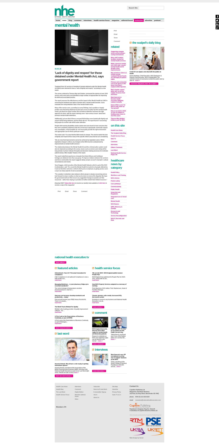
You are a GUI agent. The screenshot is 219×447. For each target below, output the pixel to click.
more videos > (60, 262)
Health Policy (115, 172)
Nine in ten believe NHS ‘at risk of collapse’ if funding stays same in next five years (118, 113)
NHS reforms (115, 178)
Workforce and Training (118, 175)
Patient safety (115, 181)
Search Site (133, 8)
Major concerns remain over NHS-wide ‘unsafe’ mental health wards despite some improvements (118, 67)
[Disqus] (81, 224)
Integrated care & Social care (118, 197)
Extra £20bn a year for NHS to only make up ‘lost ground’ (118, 106)
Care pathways (116, 184)
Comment (84, 191)
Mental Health (115, 201)
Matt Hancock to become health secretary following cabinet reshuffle (117, 100)
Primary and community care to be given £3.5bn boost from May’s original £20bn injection (118, 84)
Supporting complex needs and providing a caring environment (118, 53)
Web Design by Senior (136, 438)
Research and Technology (115, 212)
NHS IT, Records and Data (117, 219)
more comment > (98, 344)
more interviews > (99, 371)
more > (76, 372)
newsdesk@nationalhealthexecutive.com (148, 400)
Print (59, 191)
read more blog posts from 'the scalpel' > (144, 83)
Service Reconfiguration (119, 216)
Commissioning (116, 186)
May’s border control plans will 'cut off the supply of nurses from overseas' (118, 92)
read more (58, 280)
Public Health (115, 189)
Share (75, 191)
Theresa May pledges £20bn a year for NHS (118, 119)
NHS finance (115, 204)
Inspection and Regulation (115, 193)
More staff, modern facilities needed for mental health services (118, 59)
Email (67, 191)
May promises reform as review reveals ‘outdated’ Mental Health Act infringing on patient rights (119, 76)
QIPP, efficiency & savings (116, 207)
